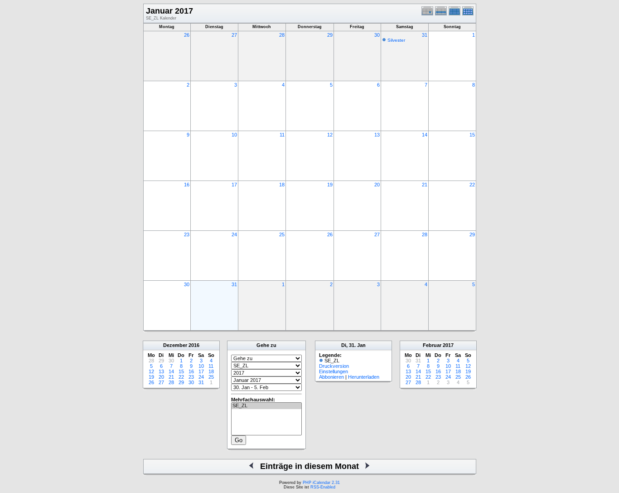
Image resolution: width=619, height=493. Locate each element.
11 (282, 134)
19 (330, 184)
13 (377, 134)
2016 (194, 345)
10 (234, 134)
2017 (448, 345)
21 (424, 184)
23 (186, 234)
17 (234, 184)
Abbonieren (331, 377)
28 (282, 35)
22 (472, 184)
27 (234, 35)
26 (186, 35)
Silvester (396, 40)
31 (424, 35)
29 (330, 35)
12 (330, 134)
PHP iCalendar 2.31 (321, 482)
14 (424, 134)
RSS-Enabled (322, 487)
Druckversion (334, 366)
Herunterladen (363, 377)
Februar (432, 345)
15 (472, 134)
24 (234, 234)
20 (377, 184)
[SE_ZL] (266, 406)
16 (186, 184)
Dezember (175, 345)
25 (282, 234)
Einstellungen (333, 371)
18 (282, 184)
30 (377, 35)
